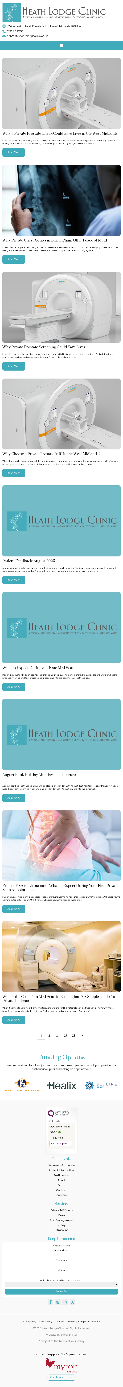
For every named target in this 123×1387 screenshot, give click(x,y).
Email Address (61, 1250)
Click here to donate (61, 1377)
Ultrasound (61, 1230)
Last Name (61, 1270)
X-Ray (61, 1225)
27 (65, 1036)
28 (74, 1036)
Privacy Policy (29, 1321)
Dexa (61, 1215)
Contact (61, 1190)
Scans (61, 1185)
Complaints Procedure (89, 1321)
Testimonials (62, 1175)
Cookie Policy (45, 1321)
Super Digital (69, 1335)
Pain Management (61, 1220)
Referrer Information (61, 1165)
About (61, 1180)
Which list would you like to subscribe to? (61, 1280)
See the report (59, 1143)
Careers (61, 1195)
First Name (61, 1260)
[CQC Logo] (58, 1116)
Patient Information (61, 1170)
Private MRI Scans (61, 1210)
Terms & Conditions (65, 1321)
